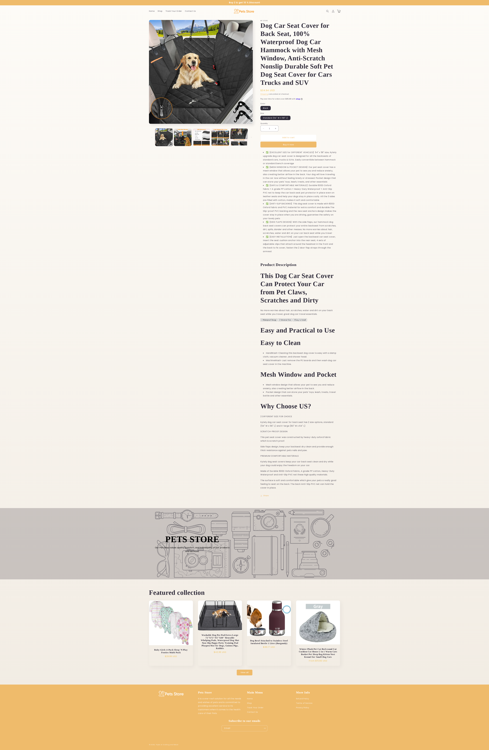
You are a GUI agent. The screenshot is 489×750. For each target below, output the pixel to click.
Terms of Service (304, 703)
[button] (327, 11)
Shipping (264, 94)
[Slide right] (251, 137)
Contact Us (252, 712)
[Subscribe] (264, 728)
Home (250, 698)
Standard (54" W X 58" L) (275, 118)
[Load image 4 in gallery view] (220, 137)
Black (265, 108)
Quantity (264, 123)
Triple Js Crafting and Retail (167, 745)
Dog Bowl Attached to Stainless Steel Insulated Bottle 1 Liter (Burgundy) (269, 642)
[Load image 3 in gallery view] (201, 137)
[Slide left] (152, 137)
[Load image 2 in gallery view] (182, 137)
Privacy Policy (302, 707)
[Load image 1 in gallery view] (164, 137)
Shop (249, 703)
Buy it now (288, 144)
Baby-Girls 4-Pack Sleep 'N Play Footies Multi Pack (171, 651)
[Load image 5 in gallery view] (239, 137)
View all (245, 672)
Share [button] (266, 495)
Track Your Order (255, 707)
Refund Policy (302, 698)
